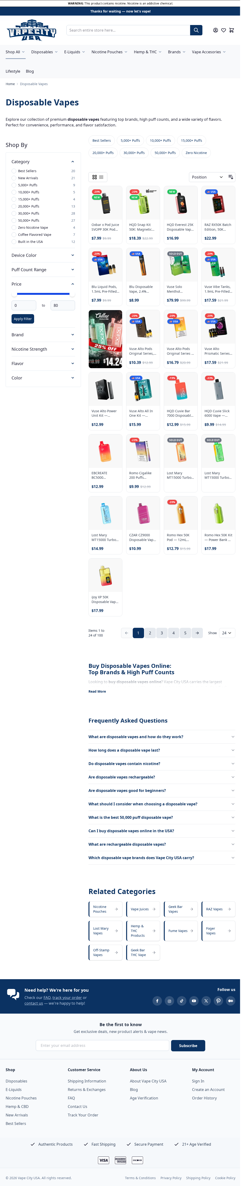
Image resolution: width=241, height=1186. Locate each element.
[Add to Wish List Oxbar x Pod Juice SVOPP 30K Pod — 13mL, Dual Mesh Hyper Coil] (113, 196)
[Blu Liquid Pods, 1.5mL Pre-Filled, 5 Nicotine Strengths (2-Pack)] (105, 266)
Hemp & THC (145, 51)
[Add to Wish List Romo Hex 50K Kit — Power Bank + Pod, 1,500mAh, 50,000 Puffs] (224, 502)
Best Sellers (101, 143)
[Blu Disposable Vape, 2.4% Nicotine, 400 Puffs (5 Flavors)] (141, 266)
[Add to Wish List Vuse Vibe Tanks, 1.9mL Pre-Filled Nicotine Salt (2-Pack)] (224, 258)
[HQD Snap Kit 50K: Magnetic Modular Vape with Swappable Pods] (141, 205)
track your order (67, 997)
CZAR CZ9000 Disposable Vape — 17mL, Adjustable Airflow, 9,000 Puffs (141, 535)
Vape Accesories (206, 51)
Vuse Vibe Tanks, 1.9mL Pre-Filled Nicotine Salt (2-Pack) (215, 290)
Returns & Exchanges (86, 1089)
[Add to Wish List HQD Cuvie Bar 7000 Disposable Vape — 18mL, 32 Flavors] (187, 380)
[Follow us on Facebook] (153, 1001)
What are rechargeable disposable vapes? (127, 841)
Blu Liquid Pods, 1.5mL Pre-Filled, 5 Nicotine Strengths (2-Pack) (105, 290)
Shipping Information (86, 1081)
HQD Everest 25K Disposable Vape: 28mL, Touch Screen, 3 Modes (178, 229)
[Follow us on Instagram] (166, 1001)
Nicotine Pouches (107, 51)
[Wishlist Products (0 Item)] (223, 30)
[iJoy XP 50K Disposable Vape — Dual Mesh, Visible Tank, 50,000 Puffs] (105, 572)
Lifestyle (13, 71)
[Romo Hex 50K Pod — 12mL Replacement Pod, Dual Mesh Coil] (178, 511)
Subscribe (186, 1045)
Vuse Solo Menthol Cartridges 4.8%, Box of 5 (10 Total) (178, 290)
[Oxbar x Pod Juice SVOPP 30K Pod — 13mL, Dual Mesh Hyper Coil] (105, 205)
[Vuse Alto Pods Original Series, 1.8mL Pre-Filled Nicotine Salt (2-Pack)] (141, 328)
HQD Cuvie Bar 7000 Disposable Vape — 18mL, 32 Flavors (178, 412)
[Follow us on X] (202, 1001)
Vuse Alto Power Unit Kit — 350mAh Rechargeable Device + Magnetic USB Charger (104, 412)
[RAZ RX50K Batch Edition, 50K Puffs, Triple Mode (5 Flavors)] (215, 205)
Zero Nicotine (196, 156)
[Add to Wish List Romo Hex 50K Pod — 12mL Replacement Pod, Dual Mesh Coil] (187, 502)
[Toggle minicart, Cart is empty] (231, 30)
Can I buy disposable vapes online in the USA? (131, 827)
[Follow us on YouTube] (190, 1001)
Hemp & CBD (17, 1106)
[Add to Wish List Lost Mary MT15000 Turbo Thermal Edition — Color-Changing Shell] (224, 441)
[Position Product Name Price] (204, 180)
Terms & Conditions (136, 1178)
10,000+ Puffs (160, 143)
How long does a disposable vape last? (124, 747)
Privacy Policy (167, 1178)
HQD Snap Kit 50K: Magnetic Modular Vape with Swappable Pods (140, 229)
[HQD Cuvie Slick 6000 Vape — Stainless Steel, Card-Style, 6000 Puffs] (215, 389)
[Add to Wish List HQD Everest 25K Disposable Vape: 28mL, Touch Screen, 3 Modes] (187, 196)
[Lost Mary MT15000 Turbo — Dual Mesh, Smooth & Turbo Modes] (105, 511)
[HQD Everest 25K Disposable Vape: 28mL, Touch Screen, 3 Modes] (178, 205)
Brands (174, 51)
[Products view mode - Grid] (94, 180)
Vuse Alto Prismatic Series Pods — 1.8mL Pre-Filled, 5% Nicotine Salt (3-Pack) (214, 351)
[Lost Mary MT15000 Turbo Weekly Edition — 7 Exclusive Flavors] (178, 450)
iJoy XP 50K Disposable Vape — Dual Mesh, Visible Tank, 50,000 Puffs (105, 596)
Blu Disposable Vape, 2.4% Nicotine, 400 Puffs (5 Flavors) (140, 290)
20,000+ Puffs (103, 156)
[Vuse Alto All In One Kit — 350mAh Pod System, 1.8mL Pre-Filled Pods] (141, 389)
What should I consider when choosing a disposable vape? (142, 800)
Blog (30, 71)
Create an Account (205, 1089)
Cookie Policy (222, 1178)
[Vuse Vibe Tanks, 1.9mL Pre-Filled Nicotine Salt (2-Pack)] (215, 266)
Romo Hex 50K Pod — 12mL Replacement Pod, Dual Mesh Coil (177, 535)
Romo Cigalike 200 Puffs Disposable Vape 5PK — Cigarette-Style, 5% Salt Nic (141, 474)
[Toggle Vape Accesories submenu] (224, 52)
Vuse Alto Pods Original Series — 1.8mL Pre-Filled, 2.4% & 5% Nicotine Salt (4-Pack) (178, 351)
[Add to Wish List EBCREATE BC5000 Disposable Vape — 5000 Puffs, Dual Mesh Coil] (113, 441)
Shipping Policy (195, 1178)
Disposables (42, 51)
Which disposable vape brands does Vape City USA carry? (141, 854)
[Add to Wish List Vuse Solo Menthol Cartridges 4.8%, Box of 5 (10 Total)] (187, 258)
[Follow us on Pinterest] (215, 1001)
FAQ (47, 997)
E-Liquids (72, 51)
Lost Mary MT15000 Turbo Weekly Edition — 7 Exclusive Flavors (177, 474)
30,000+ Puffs (134, 156)
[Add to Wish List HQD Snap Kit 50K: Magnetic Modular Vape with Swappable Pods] (150, 196)
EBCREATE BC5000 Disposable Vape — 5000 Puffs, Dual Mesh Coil (105, 474)
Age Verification (142, 1098)
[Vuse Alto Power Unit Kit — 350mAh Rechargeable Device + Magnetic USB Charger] (105, 389)
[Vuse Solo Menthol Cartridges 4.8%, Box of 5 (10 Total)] (178, 266)
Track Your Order (82, 1115)
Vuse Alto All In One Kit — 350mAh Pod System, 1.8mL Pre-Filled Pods (140, 412)
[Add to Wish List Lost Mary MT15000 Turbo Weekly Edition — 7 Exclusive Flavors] (187, 441)
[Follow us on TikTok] (178, 1001)
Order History (201, 1098)
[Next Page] (195, 630)
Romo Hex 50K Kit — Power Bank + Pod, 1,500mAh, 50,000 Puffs (213, 535)
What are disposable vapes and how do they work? (135, 733)
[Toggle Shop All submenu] (23, 52)
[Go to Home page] (31, 30)
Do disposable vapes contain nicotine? (124, 760)
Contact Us (76, 1106)
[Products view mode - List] (101, 180)
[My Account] (215, 30)
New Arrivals (17, 1115)
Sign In (195, 1081)
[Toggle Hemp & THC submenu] (160, 52)
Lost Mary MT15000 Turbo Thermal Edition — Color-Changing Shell (214, 474)
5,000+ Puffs (130, 143)
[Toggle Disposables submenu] (56, 52)
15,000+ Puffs (191, 143)
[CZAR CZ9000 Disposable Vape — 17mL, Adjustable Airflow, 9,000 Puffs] (141, 511)
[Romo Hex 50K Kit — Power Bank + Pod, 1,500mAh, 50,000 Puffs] (215, 511)
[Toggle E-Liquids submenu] (83, 52)
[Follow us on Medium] (227, 1001)
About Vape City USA (146, 1081)
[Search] (196, 30)
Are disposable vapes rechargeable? (121, 774)
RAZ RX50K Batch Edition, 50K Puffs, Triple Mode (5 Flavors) (215, 229)
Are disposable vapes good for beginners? (127, 787)
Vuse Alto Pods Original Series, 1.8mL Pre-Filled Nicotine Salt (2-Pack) (140, 351)
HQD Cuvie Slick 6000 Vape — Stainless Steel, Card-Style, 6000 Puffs (215, 412)
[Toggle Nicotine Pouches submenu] (126, 52)
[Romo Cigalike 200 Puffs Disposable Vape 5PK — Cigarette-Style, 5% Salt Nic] (141, 450)
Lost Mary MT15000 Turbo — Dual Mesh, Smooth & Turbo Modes (104, 535)
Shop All (13, 51)
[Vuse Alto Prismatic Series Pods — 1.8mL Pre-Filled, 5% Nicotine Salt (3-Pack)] (215, 328)
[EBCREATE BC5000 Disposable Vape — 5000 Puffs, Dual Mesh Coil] (105, 450)
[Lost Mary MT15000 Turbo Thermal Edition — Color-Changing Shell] (215, 450)
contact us (33, 1003)
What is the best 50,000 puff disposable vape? (130, 814)
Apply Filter (23, 322)
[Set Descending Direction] (227, 180)
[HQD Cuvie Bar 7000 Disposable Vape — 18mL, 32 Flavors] (178, 389)
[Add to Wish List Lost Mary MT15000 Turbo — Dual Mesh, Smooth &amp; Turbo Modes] (113, 502)
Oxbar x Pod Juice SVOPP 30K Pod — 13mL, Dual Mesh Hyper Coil (104, 229)
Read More (97, 688)
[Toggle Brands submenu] (184, 52)
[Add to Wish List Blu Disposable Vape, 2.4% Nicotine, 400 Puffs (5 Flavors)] (150, 258)
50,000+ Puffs (165, 156)
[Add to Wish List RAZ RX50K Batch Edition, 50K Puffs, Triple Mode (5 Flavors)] (224, 196)
